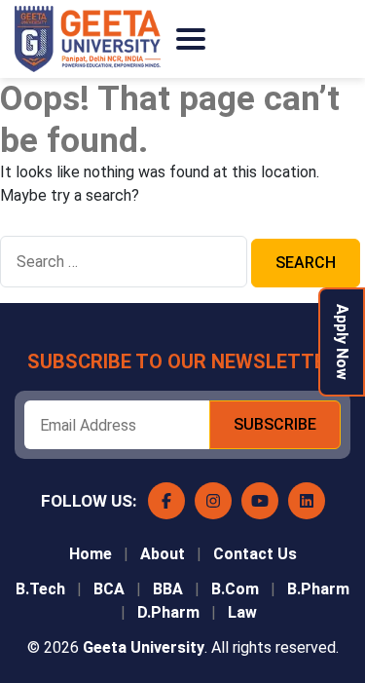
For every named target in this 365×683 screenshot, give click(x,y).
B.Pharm (318, 589)
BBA (168, 589)
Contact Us (255, 554)
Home (90, 554)
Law (242, 612)
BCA (109, 589)
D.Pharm (168, 612)
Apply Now (342, 342)
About (162, 554)
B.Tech (40, 589)
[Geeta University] (88, 39)
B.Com (235, 589)
